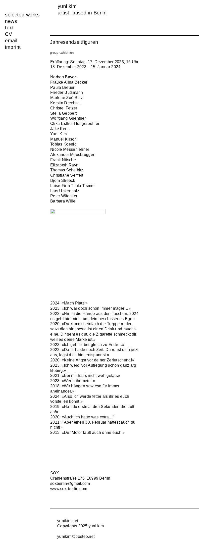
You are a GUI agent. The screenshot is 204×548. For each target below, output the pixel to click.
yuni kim (67, 6)
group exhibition (62, 52)
